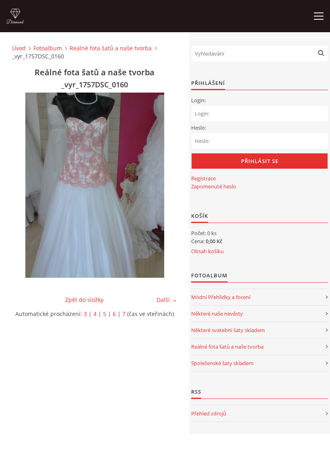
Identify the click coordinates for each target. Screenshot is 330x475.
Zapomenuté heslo (213, 186)
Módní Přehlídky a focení (220, 297)
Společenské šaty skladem (222, 363)
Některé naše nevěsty (217, 313)
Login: (198, 100)
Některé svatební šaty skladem (228, 330)
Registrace (203, 178)
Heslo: (198, 127)
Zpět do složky (84, 300)
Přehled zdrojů (208, 413)
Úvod (19, 48)
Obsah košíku (207, 251)
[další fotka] (164, 185)
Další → (167, 300)
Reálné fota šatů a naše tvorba (111, 48)
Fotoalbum (47, 48)
